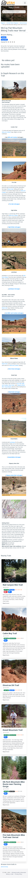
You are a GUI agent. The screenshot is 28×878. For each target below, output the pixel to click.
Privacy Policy (18, 874)
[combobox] (14, 11)
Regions (3, 23)
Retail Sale (10, 189)
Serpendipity (8, 387)
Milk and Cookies (6, 132)
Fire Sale (19, 383)
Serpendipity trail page (14, 457)
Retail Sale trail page (14, 392)
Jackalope (12, 442)
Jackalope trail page (14, 289)
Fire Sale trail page (14, 204)
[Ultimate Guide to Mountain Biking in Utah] (8, 3)
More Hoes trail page (14, 369)
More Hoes (11, 385)
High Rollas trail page (14, 227)
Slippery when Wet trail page (14, 475)
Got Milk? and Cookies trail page (14, 313)
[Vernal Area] (23, 23)
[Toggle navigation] (25, 2)
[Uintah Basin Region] (12, 23)
